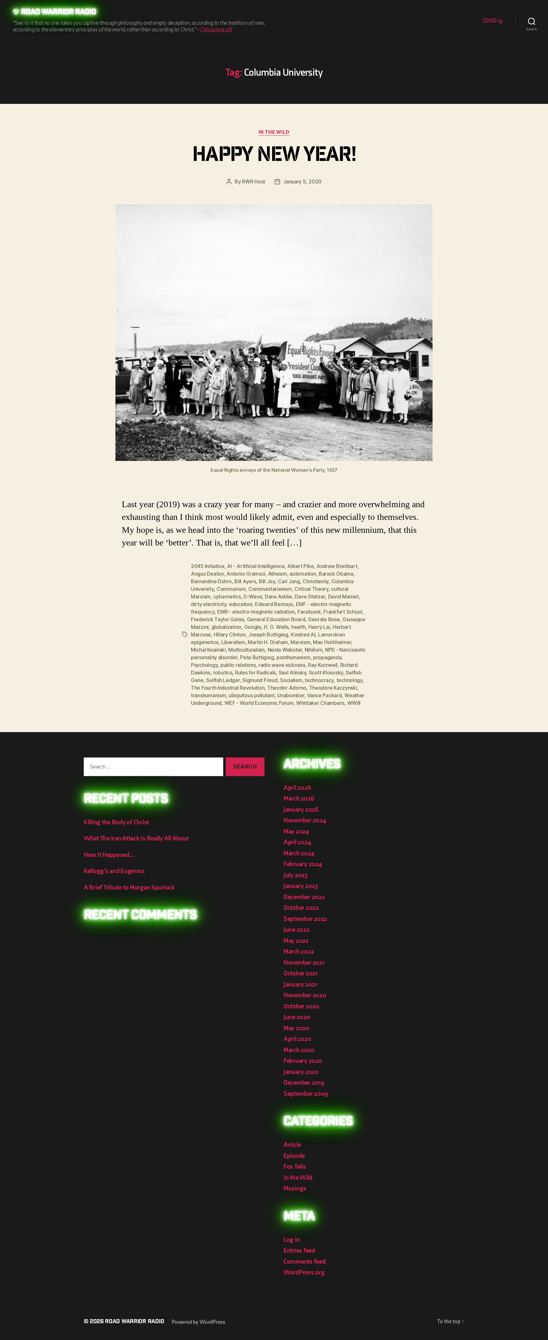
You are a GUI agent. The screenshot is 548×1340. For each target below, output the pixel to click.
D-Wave (253, 596)
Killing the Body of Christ (116, 822)
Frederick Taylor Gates (217, 619)
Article (292, 1145)
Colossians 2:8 (216, 29)
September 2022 (305, 919)
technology (349, 680)
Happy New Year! (274, 156)
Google (252, 627)
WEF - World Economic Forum (259, 703)
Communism (231, 589)
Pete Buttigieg (257, 657)
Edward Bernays (274, 604)
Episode (294, 1156)
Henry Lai (319, 627)
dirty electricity (208, 604)
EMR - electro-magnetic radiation (256, 612)
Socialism (291, 680)
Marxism (300, 642)
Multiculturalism (246, 650)
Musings (295, 1188)
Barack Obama (336, 574)
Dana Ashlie (278, 596)
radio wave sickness (281, 665)
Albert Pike (300, 566)
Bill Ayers (245, 581)
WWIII (354, 703)
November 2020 (305, 995)
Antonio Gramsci (245, 574)
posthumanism (293, 657)
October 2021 (301, 973)
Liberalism (233, 642)
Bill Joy (267, 581)
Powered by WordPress (198, 1322)
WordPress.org (304, 1272)
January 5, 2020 (302, 181)
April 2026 (297, 788)
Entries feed (299, 1250)
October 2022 (301, 908)
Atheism (277, 574)
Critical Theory (311, 589)
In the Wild (274, 132)
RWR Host (253, 181)
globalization (227, 627)
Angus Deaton (207, 574)
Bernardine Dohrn (211, 581)
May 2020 (296, 1028)
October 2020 (301, 1006)
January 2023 (301, 886)
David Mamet (343, 596)
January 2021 (300, 984)
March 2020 (299, 1050)
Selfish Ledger (222, 680)
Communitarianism (270, 589)
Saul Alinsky (292, 672)
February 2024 (303, 864)
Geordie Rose (324, 619)
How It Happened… (109, 855)
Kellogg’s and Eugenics (114, 871)
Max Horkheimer (332, 642)
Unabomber (290, 695)
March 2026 (299, 798)
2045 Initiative (208, 566)
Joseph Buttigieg (268, 634)
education (240, 604)
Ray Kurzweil (322, 665)
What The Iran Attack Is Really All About (136, 838)
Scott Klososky (326, 672)
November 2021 (304, 963)
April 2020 (297, 1039)
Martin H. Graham (268, 642)
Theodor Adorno (286, 688)
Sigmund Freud (259, 680)
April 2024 (297, 842)
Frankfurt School (342, 612)
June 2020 (297, 1017)
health (298, 627)
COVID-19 (492, 20)
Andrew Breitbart (336, 566)
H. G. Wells (276, 627)
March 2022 (299, 951)
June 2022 (297, 930)
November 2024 (305, 820)
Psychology (204, 665)
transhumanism (208, 695)
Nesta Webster (285, 650)
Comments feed (305, 1262)
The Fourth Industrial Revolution (227, 688)
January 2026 (301, 810)
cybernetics (227, 596)
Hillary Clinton (230, 634)
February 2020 (303, 1061)
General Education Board (276, 619)
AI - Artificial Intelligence (255, 566)
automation (303, 574)
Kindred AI (303, 634)
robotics (222, 672)
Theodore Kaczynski (333, 688)
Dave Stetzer (310, 596)
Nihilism (314, 650)
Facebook (309, 612)
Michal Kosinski (208, 650)
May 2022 (296, 941)
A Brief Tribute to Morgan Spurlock (129, 887)
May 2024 (296, 831)
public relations (238, 665)
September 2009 (306, 1094)
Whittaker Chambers (320, 703)
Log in (292, 1240)
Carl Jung (289, 581)
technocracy (319, 680)
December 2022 (304, 897)
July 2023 (296, 875)
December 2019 (304, 1083)
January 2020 (301, 1072)
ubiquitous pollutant (252, 695)
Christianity (316, 581)
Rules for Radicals (255, 672)
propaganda (327, 657)
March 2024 (299, 853)
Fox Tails (295, 1167)
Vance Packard (324, 695)
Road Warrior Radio (58, 12)
